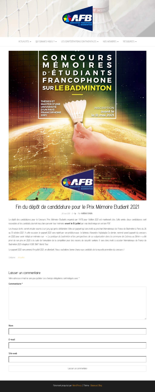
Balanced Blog (96, 385)
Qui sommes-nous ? (45, 41)
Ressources (129, 41)
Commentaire (16, 283)
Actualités (24, 41)
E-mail (12, 339)
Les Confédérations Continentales (79, 41)
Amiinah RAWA (86, 213)
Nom (11, 325)
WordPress (77, 385)
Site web (13, 353)
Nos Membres (110, 41)
